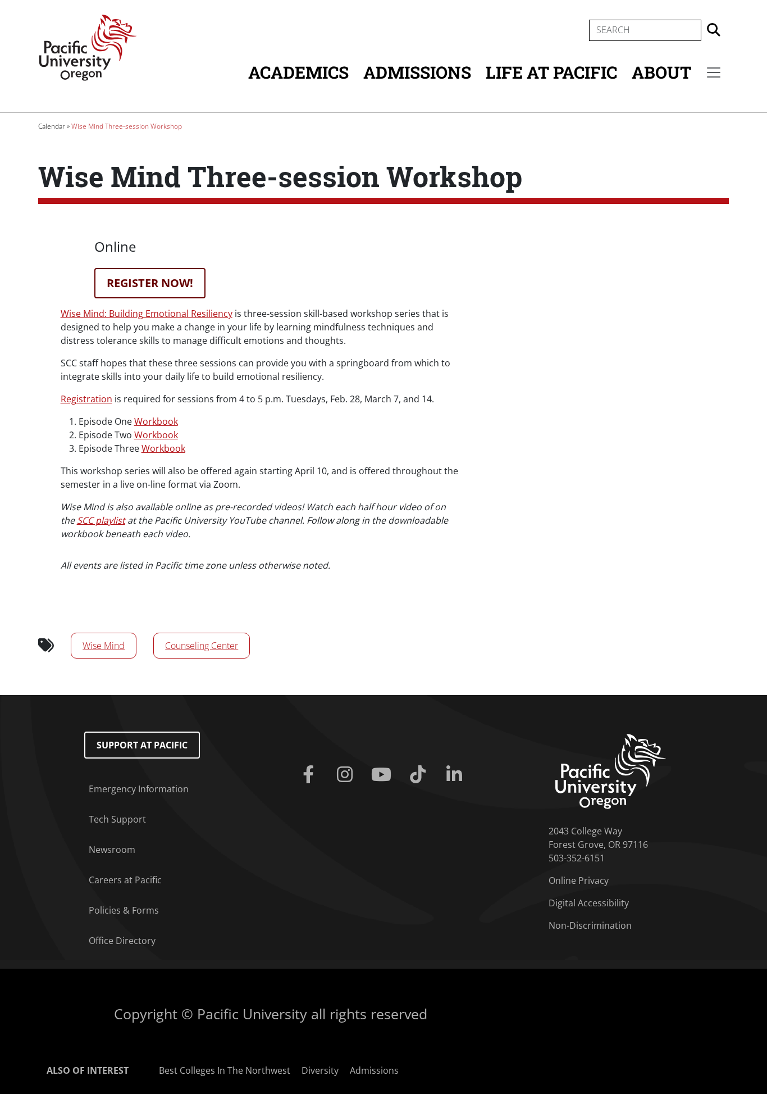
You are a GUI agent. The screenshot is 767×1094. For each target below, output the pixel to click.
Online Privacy (579, 880)
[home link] (611, 770)
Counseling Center (201, 645)
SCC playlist (101, 520)
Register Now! (150, 282)
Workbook (156, 421)
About (661, 72)
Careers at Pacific (125, 880)
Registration (86, 399)
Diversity (320, 1070)
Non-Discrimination (590, 925)
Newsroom (112, 849)
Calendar (51, 126)
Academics (298, 72)
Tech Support (117, 819)
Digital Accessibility (589, 903)
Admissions (417, 72)
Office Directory (122, 940)
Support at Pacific (142, 745)
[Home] (87, 46)
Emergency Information (139, 789)
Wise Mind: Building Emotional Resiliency (146, 313)
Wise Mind (104, 645)
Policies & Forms (124, 910)
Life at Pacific (551, 72)
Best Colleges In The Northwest (224, 1070)
